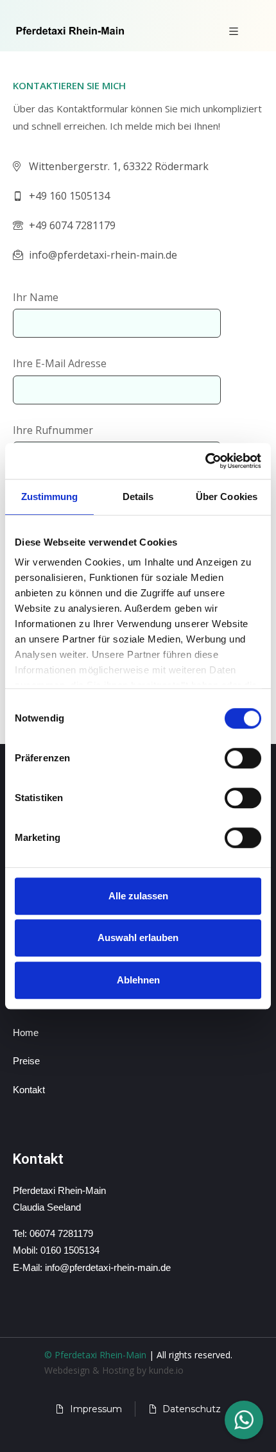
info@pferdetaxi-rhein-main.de (108, 1267)
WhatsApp (244, 1420)
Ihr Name (35, 297)
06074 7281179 (61, 1233)
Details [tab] (138, 496)
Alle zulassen (138, 895)
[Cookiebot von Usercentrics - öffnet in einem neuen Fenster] (205, 461)
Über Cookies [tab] (226, 496)
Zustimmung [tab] (49, 496)
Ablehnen (138, 979)
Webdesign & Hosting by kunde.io (114, 1370)
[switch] (243, 758)
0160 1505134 (69, 1250)
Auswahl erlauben (138, 937)
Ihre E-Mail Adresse (60, 363)
